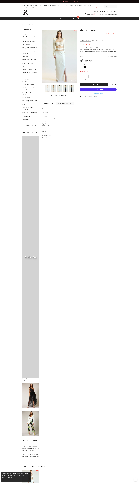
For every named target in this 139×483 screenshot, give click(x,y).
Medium (86, 60)
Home (23, 24)
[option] (59, 56)
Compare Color (73, 80)
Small (81, 60)
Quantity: (81, 74)
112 (82, 96)
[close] (116, 1)
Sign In (106, 14)
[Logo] (25, 12)
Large (90, 60)
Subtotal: (81, 80)
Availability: (82, 37)
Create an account (113, 14)
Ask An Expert (64, 95)
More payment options (98, 93)
